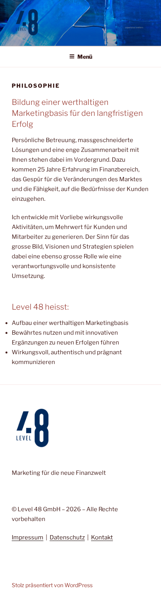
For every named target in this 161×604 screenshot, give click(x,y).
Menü (84, 56)
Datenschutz (67, 537)
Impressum (27, 537)
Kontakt (102, 537)
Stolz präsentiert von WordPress (52, 585)
